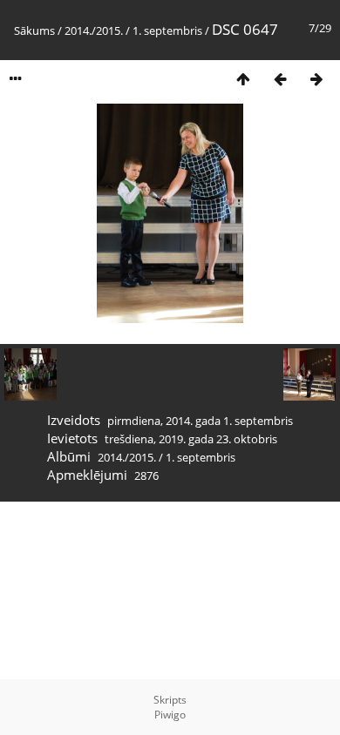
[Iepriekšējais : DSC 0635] (280, 79)
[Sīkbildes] (243, 79)
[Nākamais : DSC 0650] (316, 79)
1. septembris (167, 30)
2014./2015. (94, 30)
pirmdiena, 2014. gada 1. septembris (200, 420)
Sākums (34, 30)
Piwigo (170, 714)
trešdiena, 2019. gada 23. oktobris (191, 439)
